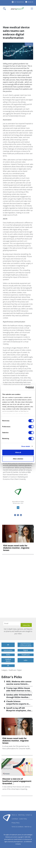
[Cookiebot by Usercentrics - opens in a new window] (25, 387)
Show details (25, 446)
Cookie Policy (23, 819)
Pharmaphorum (7, 818)
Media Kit (30, 2)
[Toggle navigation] (5, 8)
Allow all (18, 452)
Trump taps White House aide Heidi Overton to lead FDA (18, 690)
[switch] (31, 426)
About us (14, 815)
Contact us (28, 815)
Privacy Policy (15, 823)
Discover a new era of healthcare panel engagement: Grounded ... (17, 781)
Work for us (27, 827)
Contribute (15, 819)
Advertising (21, 815)
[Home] (17, 8)
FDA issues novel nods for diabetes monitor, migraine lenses (16, 547)
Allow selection (18, 459)
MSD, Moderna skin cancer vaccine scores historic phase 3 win (18, 684)
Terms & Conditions (18, 827)
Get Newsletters (19, 2)
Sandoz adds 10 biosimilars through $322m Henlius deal (19, 697)
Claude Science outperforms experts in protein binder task (17, 704)
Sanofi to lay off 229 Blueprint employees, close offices (19, 710)
